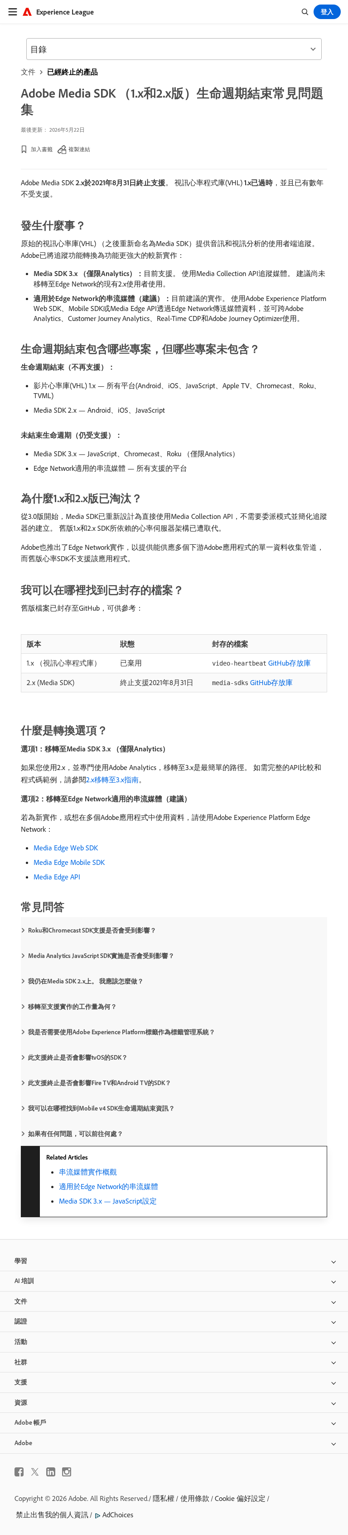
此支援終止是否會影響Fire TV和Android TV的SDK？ (99, 1083)
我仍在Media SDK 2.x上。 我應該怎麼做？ (86, 981)
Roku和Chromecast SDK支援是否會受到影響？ (92, 930)
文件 (28, 71)
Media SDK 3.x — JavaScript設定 (108, 1200)
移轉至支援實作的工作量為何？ (72, 1006)
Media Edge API (57, 876)
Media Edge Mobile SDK (69, 862)
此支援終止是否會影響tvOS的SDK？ (78, 1057)
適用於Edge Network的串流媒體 (108, 1186)
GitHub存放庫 (261, 662)
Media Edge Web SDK (66, 847)
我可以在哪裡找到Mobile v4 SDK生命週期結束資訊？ (101, 1108)
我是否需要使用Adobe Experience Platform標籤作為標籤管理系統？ (121, 1032)
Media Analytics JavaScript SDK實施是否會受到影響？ (101, 956)
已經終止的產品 (72, 71)
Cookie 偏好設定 (240, 1498)
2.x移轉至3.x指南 (112, 779)
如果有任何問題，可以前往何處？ (75, 1134)
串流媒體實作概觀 (88, 1171)
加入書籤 (42, 149)
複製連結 (79, 149)
